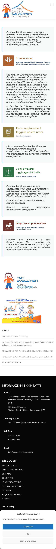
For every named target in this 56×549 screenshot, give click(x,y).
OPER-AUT (6, 490)
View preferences (28, 541)
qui (33, 209)
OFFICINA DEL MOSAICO (12, 486)
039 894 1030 (14, 439)
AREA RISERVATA (9, 465)
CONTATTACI (8, 478)
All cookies (28, 526)
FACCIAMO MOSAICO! (11, 362)
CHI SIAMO (6, 474)
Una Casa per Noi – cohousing (15, 336)
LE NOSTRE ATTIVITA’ (11, 482)
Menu (51, 5)
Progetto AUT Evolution (12, 494)
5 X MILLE (6, 498)
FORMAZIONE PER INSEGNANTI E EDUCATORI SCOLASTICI (27, 351)
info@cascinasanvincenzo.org (20, 452)
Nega (28, 533)
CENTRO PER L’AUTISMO (12, 469)
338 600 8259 (14, 435)
